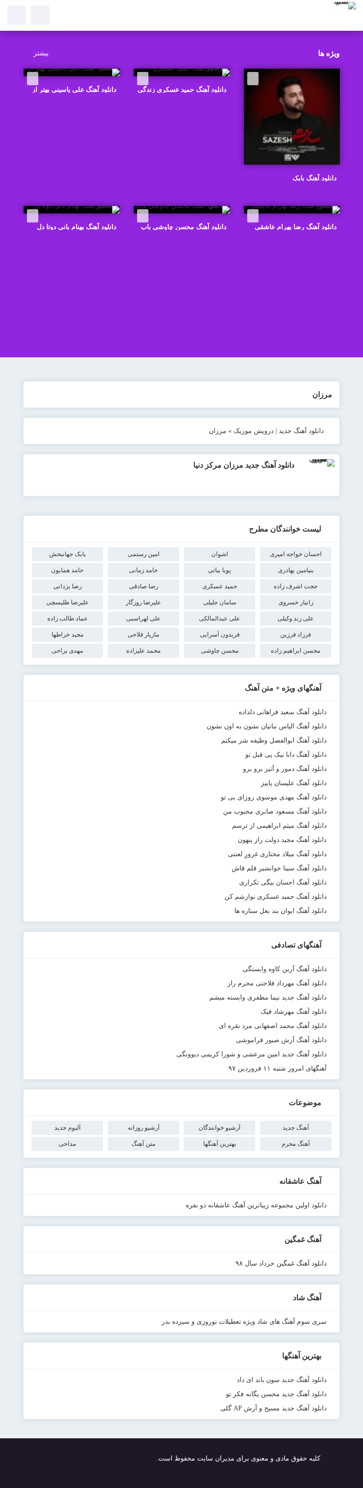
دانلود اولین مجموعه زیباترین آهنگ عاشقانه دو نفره (256, 1205)
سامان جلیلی (219, 602)
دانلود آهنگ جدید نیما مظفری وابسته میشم (268, 997)
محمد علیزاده (143, 650)
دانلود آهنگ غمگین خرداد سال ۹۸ (281, 1263)
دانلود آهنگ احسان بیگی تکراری (283, 882)
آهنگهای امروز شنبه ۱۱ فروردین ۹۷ (277, 1068)
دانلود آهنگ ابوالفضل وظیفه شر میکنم (274, 740)
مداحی (67, 1143)
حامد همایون (67, 570)
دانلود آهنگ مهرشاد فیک (293, 1011)
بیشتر (41, 53)
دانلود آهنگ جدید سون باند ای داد (282, 1379)
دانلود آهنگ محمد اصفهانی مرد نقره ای (273, 1025)
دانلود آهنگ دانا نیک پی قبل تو (286, 754)
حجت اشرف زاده (296, 586)
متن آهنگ (143, 1143)
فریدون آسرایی (220, 634)
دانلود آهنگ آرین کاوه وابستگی (284, 969)
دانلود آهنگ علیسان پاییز (294, 783)
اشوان (219, 554)
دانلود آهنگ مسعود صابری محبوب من (275, 811)
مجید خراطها (68, 634)
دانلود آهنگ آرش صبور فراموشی (281, 1040)
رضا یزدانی (67, 586)
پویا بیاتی (219, 570)
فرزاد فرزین (295, 634)
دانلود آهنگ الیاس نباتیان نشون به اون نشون (267, 726)
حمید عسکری (219, 586)
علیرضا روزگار (143, 602)
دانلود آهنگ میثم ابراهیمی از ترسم (279, 825)
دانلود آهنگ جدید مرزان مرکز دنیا (243, 465)
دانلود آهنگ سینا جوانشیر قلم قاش (279, 868)
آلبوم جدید (67, 1127)
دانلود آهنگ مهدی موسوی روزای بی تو (274, 797)
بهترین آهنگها (219, 1143)
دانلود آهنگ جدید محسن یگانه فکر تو (276, 1394)
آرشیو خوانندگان (220, 1127)
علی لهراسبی (143, 618)
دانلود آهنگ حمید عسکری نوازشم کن (276, 896)
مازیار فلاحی (143, 634)
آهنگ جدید (296, 1127)
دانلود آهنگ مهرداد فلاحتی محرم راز (277, 983)
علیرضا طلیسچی (67, 602)
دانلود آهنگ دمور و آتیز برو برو (285, 768)
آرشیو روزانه (144, 1127)
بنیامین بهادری (296, 570)
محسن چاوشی (220, 650)
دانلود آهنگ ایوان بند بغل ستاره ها (280, 910)
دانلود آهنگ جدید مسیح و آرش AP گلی (273, 1408)
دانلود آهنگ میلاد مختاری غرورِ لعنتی (277, 854)
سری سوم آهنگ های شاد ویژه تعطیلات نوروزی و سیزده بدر (244, 1321)
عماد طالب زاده (67, 618)
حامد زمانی (143, 570)
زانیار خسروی (295, 602)
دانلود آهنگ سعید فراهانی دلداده (283, 712)
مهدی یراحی (67, 650)
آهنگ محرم (296, 1143)
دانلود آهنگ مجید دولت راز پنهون (282, 839)
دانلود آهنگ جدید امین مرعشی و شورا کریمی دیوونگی (251, 1054)
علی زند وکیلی (295, 618)
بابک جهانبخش (67, 554)
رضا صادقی (143, 586)
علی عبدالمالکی (219, 618)
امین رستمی (144, 554)
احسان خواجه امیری (296, 554)
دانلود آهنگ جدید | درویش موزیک (278, 430)
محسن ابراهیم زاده (295, 650)
